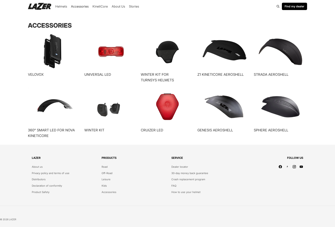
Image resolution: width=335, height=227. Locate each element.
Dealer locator (179, 166)
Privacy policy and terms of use (50, 173)
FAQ (173, 185)
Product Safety (40, 192)
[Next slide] (132, 51)
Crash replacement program (188, 179)
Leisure (106, 179)
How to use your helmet (185, 192)
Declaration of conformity (47, 185)
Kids (104, 185)
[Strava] (287, 167)
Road (105, 166)
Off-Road (107, 173)
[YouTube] (301, 167)
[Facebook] (280, 167)
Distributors (39, 179)
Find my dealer (294, 6)
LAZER (12, 219)
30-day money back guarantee (189, 173)
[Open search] (278, 6)
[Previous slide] (90, 51)
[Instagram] (294, 167)
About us (37, 166)
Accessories (109, 192)
